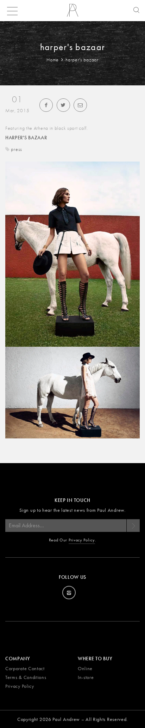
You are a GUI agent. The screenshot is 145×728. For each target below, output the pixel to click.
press (16, 149)
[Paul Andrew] (72, 12)
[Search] (134, 10)
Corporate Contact (25, 668)
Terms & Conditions (25, 677)
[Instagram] (69, 592)
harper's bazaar (26, 137)
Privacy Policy (82, 540)
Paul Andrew (66, 719)
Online (85, 668)
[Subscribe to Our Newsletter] (133, 525)
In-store (86, 677)
